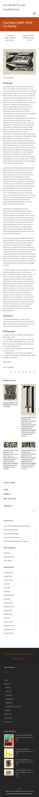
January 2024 (8, 576)
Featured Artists (9, 557)
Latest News (8, 560)
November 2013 (9, 629)
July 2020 (7, 584)
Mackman (30, 793)
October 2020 (8, 580)
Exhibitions (9, 703)
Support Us (8, 714)
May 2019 (7, 591)
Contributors (10, 699)
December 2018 (9, 595)
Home (6, 680)
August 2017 (8, 610)
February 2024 (8, 572)
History (8, 687)
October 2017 (8, 603)
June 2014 (7, 618)
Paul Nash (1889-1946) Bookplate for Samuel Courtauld (10, 404)
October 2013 (8, 633)
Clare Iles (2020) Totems (12, 537)
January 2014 (8, 622)
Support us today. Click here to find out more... (19, 656)
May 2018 (7, 599)
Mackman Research (11, 793)
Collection (9, 695)
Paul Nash (10, 367)
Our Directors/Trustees (13, 706)
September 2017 (9, 606)
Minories (8, 691)
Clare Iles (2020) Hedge (11, 533)
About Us (7, 684)
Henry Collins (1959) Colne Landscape (16, 541)
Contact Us (8, 722)
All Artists (7, 553)
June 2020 (7, 588)
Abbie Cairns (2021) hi (11, 530)
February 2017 (8, 614)
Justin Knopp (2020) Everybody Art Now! (17, 526)
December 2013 (9, 625)
